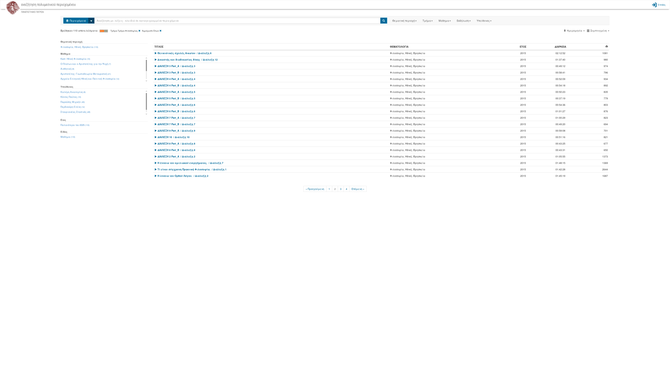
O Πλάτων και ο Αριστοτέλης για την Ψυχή (86, 63)
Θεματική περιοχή (403, 20)
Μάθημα (444, 20)
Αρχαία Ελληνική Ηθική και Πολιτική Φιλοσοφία (90, 78)
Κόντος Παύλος (71, 96)
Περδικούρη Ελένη (73, 106)
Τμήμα (427, 20)
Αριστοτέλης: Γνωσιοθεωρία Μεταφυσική (86, 73)
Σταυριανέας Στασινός (75, 111)
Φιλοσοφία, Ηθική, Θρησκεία (79, 47)
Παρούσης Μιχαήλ (73, 102)
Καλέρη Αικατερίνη (73, 92)
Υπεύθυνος (483, 20)
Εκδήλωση (463, 20)
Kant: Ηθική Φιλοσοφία (75, 58)
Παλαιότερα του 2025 (75, 125)
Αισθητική (67, 68)
